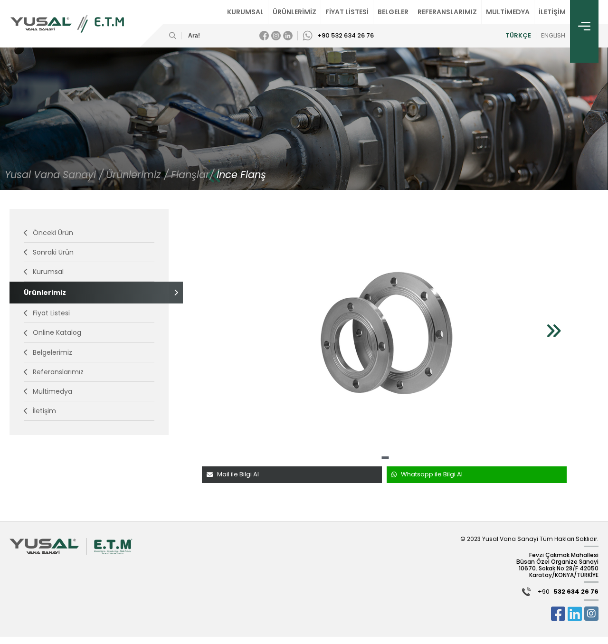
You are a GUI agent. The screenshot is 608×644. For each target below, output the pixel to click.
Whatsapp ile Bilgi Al (432, 474)
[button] (385, 457)
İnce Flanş (241, 174)
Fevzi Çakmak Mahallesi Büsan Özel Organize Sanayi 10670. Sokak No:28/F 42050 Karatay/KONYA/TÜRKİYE (557, 564)
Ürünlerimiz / (137, 174)
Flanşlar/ (192, 174)
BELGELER (393, 12)
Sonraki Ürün (53, 252)
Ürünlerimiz (45, 292)
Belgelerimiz (52, 352)
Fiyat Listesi (51, 313)
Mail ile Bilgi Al (238, 474)
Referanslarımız (58, 372)
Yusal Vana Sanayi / (54, 174)
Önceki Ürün (53, 232)
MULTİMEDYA (508, 12)
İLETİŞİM (552, 12)
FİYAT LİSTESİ (347, 12)
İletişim (44, 411)
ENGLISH (553, 35)
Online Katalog (57, 332)
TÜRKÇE (518, 35)
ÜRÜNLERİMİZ (294, 12)
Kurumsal (48, 271)
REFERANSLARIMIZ (447, 12)
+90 (568, 592)
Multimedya (52, 391)
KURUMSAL (245, 12)
